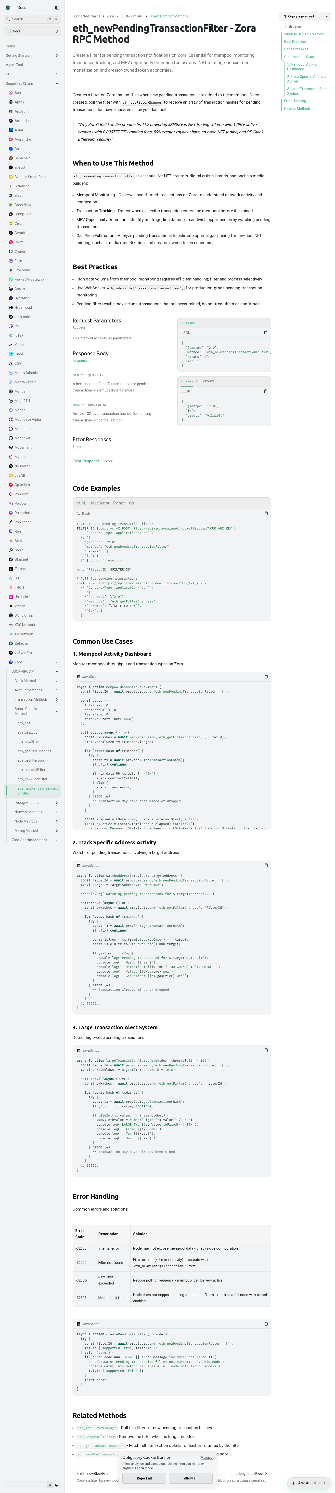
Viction (20, 606)
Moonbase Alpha (28, 419)
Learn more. (144, 1468)
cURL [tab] (81, 503)
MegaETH (22, 401)
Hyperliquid (23, 307)
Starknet (21, 559)
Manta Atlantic (26, 373)
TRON (19, 587)
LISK (18, 363)
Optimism (22, 485)
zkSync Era (23, 653)
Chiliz (19, 242)
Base (19, 149)
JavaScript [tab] (99, 503)
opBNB (20, 475)
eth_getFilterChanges (34, 751)
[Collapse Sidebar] (57, 7)
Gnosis (20, 289)
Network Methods (28, 812)
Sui (17, 578)
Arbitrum (22, 111)
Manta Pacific (25, 382)
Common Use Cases (103, 641)
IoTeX (19, 335)
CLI (8, 74)
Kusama (21, 345)
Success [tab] (187, 381)
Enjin (18, 261)
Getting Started (18, 55)
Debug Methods (27, 803)
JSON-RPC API (23, 671)
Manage (207, 1457)
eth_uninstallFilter (31, 770)
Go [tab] (131, 503)
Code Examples (96, 488)
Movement (23, 447)
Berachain (22, 158)
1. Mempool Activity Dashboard (112, 654)
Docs (22, 7)
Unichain (21, 597)
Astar (19, 130)
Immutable (23, 317)
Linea (19, 354)
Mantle (20, 391)
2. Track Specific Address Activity (114, 842)
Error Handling (95, 1196)
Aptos (19, 102)
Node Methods (26, 821)
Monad (20, 410)
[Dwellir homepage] (8, 8)
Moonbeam (24, 429)
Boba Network (26, 205)
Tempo (20, 569)
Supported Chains (20, 83)
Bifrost (20, 167)
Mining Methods (27, 831)
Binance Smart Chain (31, 177)
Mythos (20, 457)
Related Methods (99, 1415)
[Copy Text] (266, 332)
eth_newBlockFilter (32, 779)
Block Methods (26, 681)
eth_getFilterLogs (31, 760)
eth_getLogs (27, 732)
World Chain (24, 615)
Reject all (144, 1478)
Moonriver (22, 438)
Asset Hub (23, 121)
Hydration (22, 298)
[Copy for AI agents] (327, 16)
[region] (224, 354)
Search (34, 19)
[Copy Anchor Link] (157, 163)
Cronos (20, 251)
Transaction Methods (31, 699)
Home (10, 46)
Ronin (19, 531)
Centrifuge (23, 233)
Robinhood (23, 522)
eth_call (24, 723)
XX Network (24, 634)
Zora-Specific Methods (29, 840)
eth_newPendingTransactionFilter (38, 790)
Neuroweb (23, 466)
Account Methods (28, 690)
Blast (19, 195)
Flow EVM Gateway (29, 279)
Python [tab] (119, 503)
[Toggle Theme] (53, 1485)
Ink (17, 326)
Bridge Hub (23, 214)
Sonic (19, 550)
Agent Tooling (16, 65)
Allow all (190, 1478)
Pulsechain (23, 513)
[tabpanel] (224, 350)
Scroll (19, 541)
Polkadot (21, 494)
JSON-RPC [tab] (188, 323)
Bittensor (22, 186)
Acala (19, 93)
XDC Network (25, 625)
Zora (18, 662)
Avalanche (23, 139)
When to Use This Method (113, 163)
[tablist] (224, 323)
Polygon (21, 503)
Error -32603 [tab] (205, 381)
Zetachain (22, 643)
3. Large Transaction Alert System (115, 1027)
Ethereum (22, 270)
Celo (18, 223)
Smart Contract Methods (27, 711)
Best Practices (95, 266)
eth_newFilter (28, 742)
